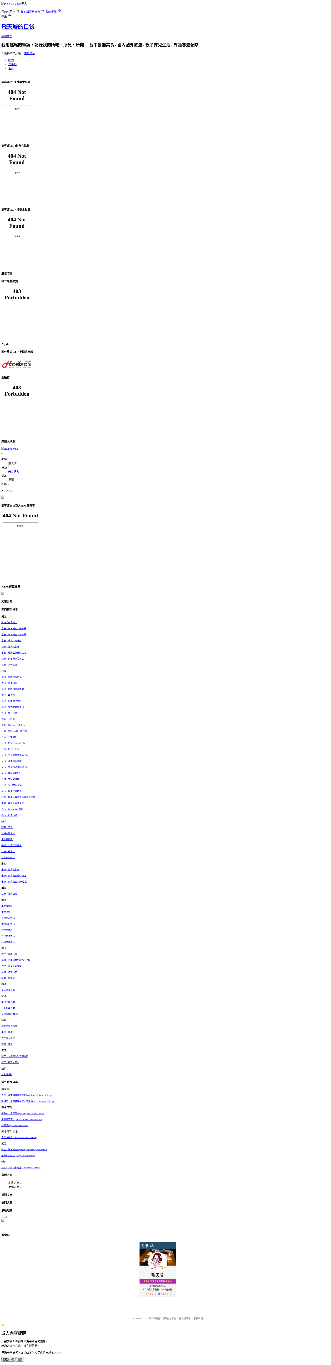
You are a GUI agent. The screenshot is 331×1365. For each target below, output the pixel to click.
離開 (20, 1359)
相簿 (11, 60)
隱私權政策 (184, 1318)
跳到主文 (6, 36)
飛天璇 (4, 1217)
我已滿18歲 (8, 1359)
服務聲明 (198, 1318)
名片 (11, 68)
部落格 (12, 64)
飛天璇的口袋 (17, 27)
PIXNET (140, 1318)
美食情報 (29, 53)
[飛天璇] (2, 1220)
